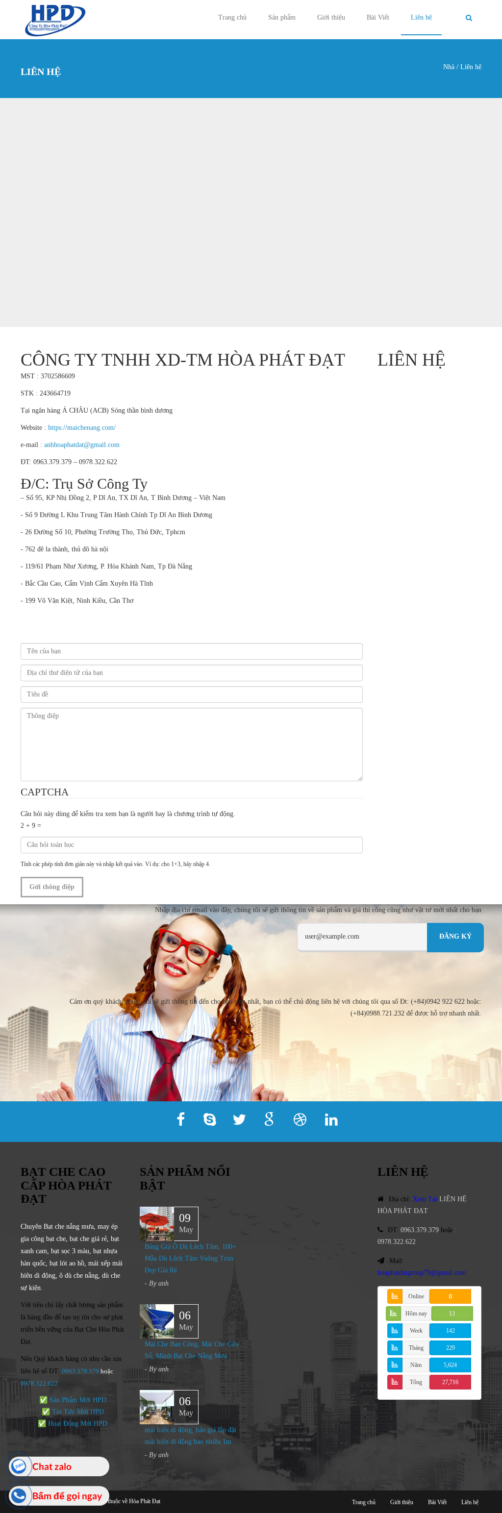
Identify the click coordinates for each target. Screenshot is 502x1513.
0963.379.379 (80, 1371)
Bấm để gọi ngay (67, 1495)
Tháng (416, 1347)
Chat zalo (52, 1466)
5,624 (450, 1365)
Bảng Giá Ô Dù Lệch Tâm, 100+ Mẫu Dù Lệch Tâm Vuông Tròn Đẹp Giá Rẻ (190, 1258)
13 (452, 1313)
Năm (416, 1365)
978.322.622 (41, 1383)
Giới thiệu (331, 17)
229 (450, 1347)
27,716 (450, 1382)
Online (416, 1296)
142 (450, 1330)
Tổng (416, 1382)
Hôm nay (416, 1313)
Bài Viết (378, 17)
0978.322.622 (396, 1241)
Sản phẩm (282, 17)
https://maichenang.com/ (82, 427)
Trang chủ (232, 17)
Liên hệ (421, 17)
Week (416, 1330)
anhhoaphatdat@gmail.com (82, 444)
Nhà (448, 67)
